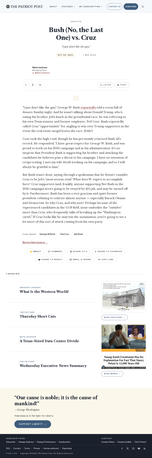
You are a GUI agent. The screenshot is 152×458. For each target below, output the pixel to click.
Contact (17, 448)
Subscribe (131, 6)
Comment (57, 251)
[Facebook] (122, 448)
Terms (27, 448)
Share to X (80, 251)
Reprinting (67, 448)
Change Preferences (46, 442)
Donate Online (108, 442)
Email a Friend (82, 259)
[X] (127, 448)
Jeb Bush (78, 234)
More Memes (112, 374)
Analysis (75, 21)
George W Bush (47, 234)
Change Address (26, 442)
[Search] (142, 6)
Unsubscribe (64, 442)
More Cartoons (114, 317)
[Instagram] (133, 448)
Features (67, 7)
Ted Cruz (64, 234)
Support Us (115, 6)
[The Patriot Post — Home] (24, 6)
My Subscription (89, 7)
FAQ (8, 448)
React (35, 251)
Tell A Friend (140, 442)
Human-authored (51, 448)
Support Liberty (32, 424)
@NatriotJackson (42, 73)
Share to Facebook (110, 251)
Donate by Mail (124, 442)
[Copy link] (40, 85)
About (53, 7)
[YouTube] (139, 448)
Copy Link (108, 259)
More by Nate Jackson (35, 242)
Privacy (37, 448)
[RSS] (144, 448)
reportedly (88, 107)
